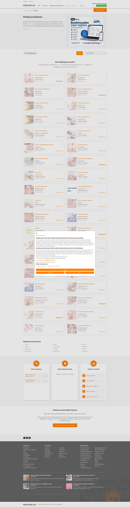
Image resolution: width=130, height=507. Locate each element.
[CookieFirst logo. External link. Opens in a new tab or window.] (36, 233)
